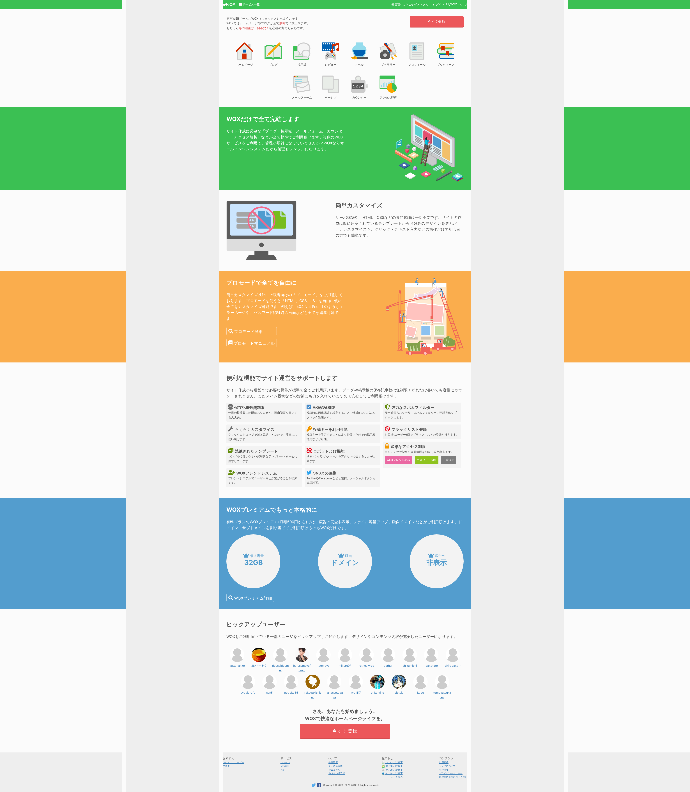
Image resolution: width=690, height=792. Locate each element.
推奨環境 (333, 762)
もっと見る (397, 777)
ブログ (273, 64)
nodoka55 (291, 692)
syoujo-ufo (248, 692)
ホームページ (244, 64)
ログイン (438, 4)
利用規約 (443, 762)
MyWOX (451, 4)
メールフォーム (302, 97)
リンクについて (447, 766)
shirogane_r (453, 665)
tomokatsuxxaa (442, 692)
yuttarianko (237, 665)
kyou (420, 692)
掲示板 (302, 64)
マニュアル (334, 769)
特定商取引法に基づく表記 (453, 777)
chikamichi (409, 665)
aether (388, 665)
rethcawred (366, 665)
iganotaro (431, 665)
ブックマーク (445, 64)
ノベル (359, 64)
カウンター (359, 97)
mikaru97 (345, 665)
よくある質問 (335, 766)
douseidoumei (280, 665)
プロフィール (417, 64)
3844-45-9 (258, 665)
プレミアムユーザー (233, 762)
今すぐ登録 (436, 21)
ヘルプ (463, 4)
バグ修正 (394, 762)
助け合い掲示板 (336, 773)
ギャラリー (388, 64)
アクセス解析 (388, 97)
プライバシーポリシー (451, 773)
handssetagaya (334, 692)
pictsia (398, 692)
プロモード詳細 (248, 331)
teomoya (324, 665)
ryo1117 (356, 692)
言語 (398, 4)
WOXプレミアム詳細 (253, 598)
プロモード (228, 766)
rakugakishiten (312, 692)
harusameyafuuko (302, 665)
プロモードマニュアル (254, 343)
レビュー (330, 64)
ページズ (330, 97)
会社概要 (443, 769)
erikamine (377, 692)
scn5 (269, 692)
